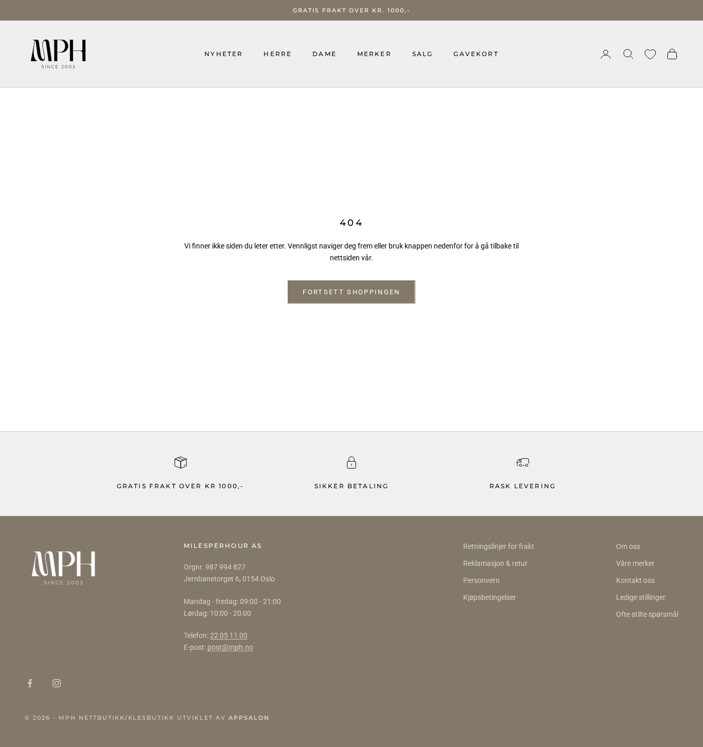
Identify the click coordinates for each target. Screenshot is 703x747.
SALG (422, 54)
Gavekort (475, 54)
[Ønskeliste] (650, 54)
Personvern (481, 580)
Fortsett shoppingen (351, 292)
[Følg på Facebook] (30, 683)
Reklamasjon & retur (495, 563)
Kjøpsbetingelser (489, 597)
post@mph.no (230, 647)
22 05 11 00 (229, 635)
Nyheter (223, 54)
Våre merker (635, 563)
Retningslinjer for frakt (498, 546)
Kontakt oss (635, 580)
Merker (374, 54)
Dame (324, 54)
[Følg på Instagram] (56, 683)
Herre (277, 54)
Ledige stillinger (640, 597)
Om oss (628, 546)
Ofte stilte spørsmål (647, 614)
